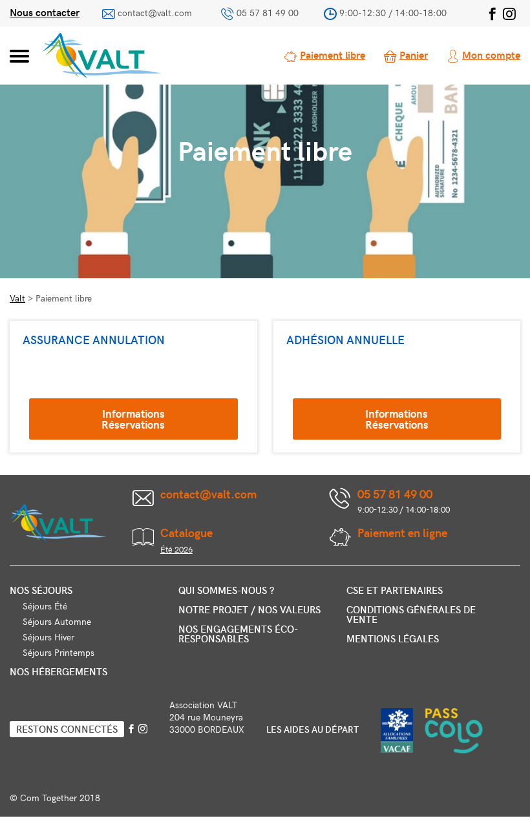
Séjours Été (45, 606)
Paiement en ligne (402, 532)
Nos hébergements (58, 671)
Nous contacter (45, 12)
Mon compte (491, 54)
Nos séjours (41, 590)
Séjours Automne (57, 621)
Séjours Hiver (48, 637)
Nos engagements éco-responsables (238, 633)
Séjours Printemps (58, 652)
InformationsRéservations (133, 418)
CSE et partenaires (394, 590)
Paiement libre (332, 54)
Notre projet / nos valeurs (249, 609)
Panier (413, 54)
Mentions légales (392, 638)
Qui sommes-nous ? (226, 590)
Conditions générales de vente (411, 614)
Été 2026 (176, 549)
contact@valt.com (155, 12)
